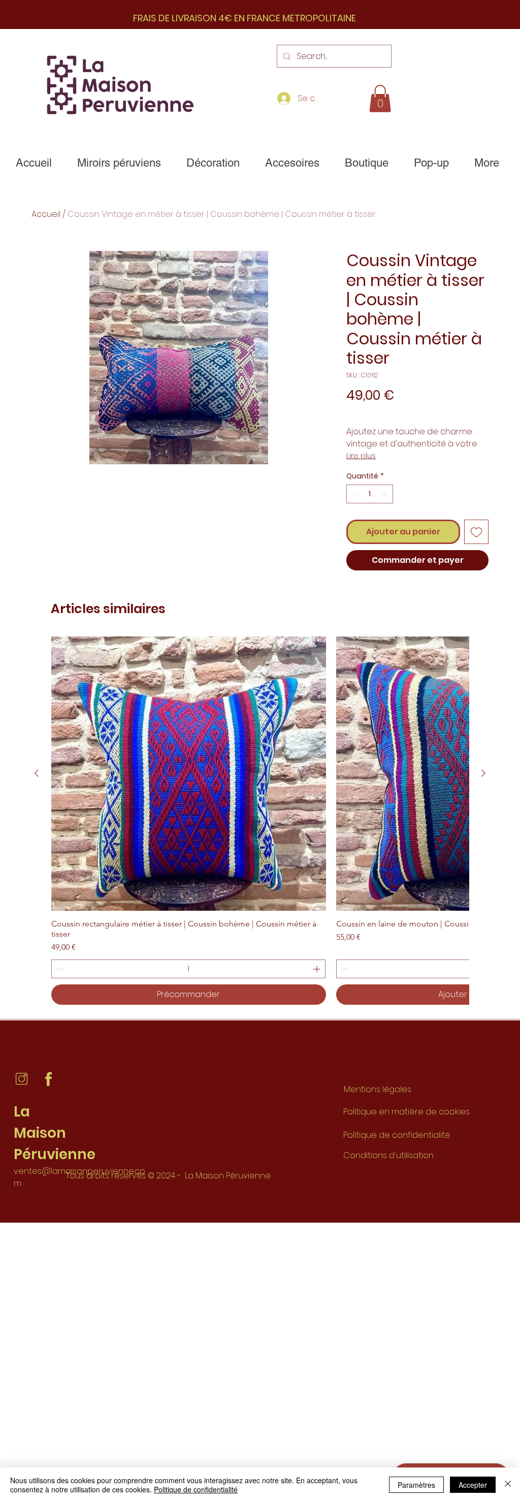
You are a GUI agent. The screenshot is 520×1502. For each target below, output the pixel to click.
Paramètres (416, 1485)
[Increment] (385, 494)
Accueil (45, 214)
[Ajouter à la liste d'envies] (476, 532)
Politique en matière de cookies (407, 1111)
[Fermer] (508, 1485)
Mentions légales (377, 1089)
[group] (260, 821)
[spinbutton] (370, 494)
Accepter (473, 1485)
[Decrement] (354, 494)
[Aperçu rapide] (188, 773)
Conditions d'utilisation (388, 1155)
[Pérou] (21, 1079)
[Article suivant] (483, 773)
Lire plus (361, 456)
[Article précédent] (36, 773)
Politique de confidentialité (396, 1135)
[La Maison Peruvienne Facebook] (48, 1079)
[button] (380, 98)
